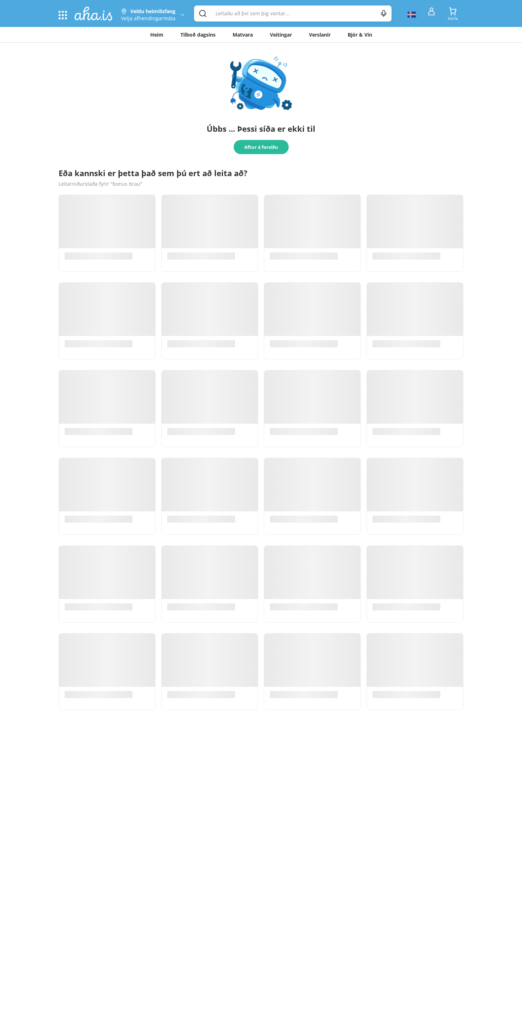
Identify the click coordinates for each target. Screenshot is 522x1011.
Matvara (243, 34)
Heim (156, 34)
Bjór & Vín (360, 34)
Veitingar (281, 34)
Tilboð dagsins (198, 34)
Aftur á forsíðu (261, 147)
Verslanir (320, 34)
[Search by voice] (383, 13)
